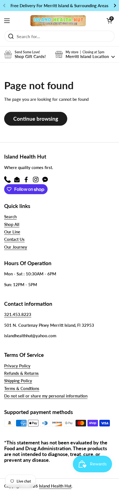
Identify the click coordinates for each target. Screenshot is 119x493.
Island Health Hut (55, 485)
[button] (109, 20)
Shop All (11, 224)
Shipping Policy (18, 380)
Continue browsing (35, 118)
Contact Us (14, 239)
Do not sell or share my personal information (45, 395)
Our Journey (15, 246)
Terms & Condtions (21, 388)
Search (10, 216)
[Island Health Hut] (58, 20)
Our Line (12, 231)
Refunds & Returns (21, 373)
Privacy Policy (17, 365)
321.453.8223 (17, 314)
